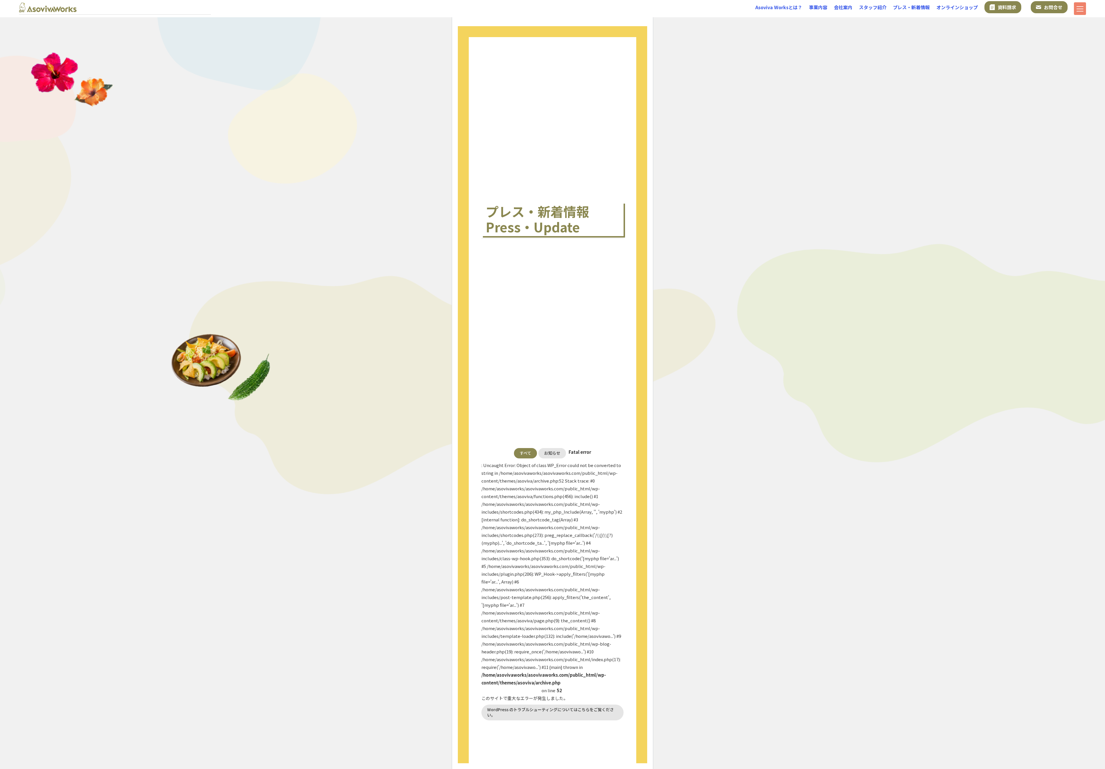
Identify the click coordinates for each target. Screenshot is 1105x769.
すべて (525, 453)
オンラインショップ (957, 7)
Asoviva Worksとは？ (778, 7)
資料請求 (1007, 7)
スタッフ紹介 (873, 7)
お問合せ (1053, 7)
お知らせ (552, 453)
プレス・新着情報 (911, 7)
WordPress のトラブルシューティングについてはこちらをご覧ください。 (550, 712)
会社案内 (843, 7)
